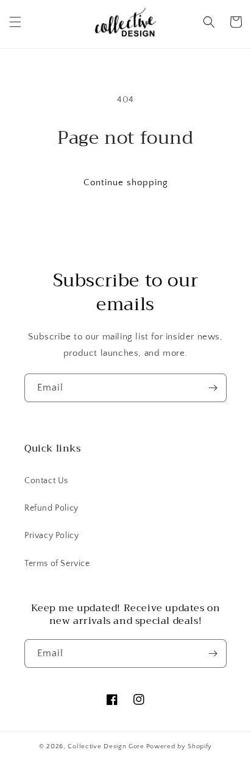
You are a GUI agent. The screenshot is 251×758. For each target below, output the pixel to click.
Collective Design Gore (106, 746)
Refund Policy (51, 508)
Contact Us (46, 481)
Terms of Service (57, 563)
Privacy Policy (51, 535)
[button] (15, 22)
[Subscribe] (212, 388)
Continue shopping (125, 182)
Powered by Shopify (179, 746)
